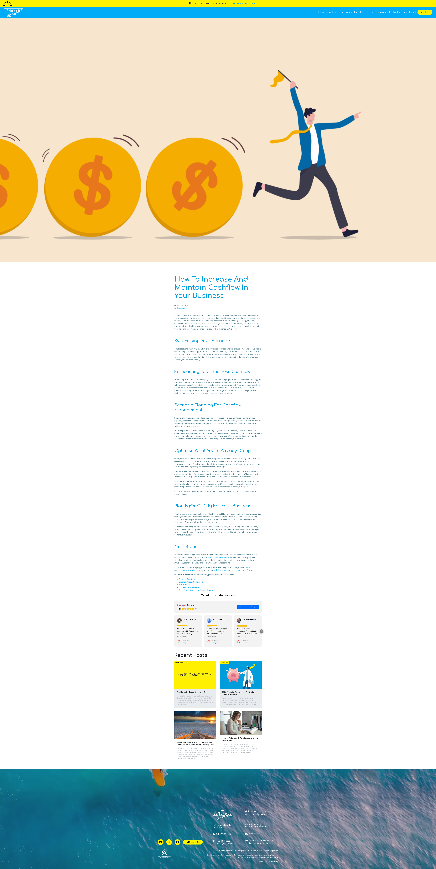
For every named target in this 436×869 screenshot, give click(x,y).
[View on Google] (179, 620)
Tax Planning (184, 584)
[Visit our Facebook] (177, 842)
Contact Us (399, 12)
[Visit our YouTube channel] (161, 842)
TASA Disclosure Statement (268, 861)
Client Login (424, 12)
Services (345, 12)
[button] (174, 631)
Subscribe (194, 842)
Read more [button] (181, 636)
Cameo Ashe (182, 308)
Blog (372, 12)
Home (321, 12)
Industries (359, 12)
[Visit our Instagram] (169, 842)
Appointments (383, 12)
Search (413, 12)
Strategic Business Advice (218, 557)
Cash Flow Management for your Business (197, 590)
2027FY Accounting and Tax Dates (241, 3)
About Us (331, 12)
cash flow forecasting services (226, 570)
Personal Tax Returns (188, 579)
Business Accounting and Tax (191, 582)
